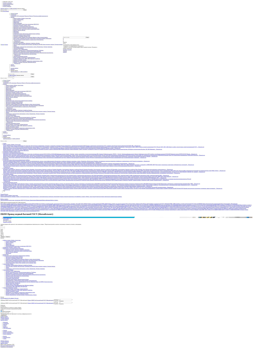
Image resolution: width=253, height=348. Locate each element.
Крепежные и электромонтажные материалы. (23, 26)
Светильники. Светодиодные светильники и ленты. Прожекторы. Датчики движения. (32, 46)
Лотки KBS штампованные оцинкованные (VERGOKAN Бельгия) (120, 155)
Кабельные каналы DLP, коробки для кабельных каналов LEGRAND (154, 154)
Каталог (5, 336)
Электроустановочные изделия (20, 56)
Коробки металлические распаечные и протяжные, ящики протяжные (199, 188)
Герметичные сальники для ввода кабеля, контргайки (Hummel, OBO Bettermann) (44, 188)
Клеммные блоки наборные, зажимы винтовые (134, 186)
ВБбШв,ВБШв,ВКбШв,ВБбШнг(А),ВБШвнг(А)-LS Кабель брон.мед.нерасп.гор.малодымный (28, 205)
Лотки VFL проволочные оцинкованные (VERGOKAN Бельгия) (183, 155)
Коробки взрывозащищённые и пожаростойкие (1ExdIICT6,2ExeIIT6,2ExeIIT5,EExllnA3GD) (162, 188)
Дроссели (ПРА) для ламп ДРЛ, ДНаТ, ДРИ (62, 170)
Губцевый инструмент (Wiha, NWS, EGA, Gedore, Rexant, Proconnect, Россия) (78, 164)
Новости (31, 16)
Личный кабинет (65, 51)
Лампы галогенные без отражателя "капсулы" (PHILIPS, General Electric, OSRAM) (99, 171)
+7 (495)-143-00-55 (13, 8)
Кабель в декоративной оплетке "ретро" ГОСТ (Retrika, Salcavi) (77, 208)
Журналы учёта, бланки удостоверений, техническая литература (58, 165)
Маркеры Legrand (109, 148)
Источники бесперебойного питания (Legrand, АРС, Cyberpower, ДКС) (103, 184)
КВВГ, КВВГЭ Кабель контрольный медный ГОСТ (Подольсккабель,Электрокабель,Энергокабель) (72, 205)
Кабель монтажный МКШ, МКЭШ (107, 209)
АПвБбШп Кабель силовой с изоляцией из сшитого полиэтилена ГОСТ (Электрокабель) (193, 205)
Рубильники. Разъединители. (12, 278)
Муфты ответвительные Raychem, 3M (121, 149)
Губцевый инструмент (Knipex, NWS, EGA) (51, 164)
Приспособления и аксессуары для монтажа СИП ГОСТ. (26, 24)
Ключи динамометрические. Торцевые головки (93, 163)
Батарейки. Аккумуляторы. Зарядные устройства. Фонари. (26, 43)
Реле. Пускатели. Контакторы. (12, 277)
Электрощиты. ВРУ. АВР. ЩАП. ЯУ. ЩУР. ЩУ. (16, 286)
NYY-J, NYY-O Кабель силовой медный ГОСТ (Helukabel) (72, 147)
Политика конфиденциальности (40, 16)
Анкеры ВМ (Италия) (20, 156)
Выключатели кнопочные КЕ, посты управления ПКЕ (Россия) (99, 176)
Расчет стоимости (7, 334)
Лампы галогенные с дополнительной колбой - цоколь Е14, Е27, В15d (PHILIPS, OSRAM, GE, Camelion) (174, 171)
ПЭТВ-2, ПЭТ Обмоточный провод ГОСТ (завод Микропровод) (110, 206)
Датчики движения (61, 173)
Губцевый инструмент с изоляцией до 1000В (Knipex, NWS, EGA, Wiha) (112, 164)
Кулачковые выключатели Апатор (112, 179)
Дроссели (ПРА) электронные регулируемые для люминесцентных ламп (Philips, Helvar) (198, 170)
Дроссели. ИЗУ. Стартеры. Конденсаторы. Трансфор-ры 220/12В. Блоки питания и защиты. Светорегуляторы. (38, 44)
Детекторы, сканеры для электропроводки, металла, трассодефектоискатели (37, 161)
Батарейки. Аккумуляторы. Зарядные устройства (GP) (100, 169)
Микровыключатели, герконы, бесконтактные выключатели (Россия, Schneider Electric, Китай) (141, 179)
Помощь (5, 330)
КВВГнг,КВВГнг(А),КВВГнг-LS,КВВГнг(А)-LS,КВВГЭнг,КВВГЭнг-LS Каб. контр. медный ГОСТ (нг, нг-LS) (120, 205)
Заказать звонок (21, 8)
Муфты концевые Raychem (106, 149)
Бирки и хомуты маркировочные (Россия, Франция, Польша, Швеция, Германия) (27, 148)
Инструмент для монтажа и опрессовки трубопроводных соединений (171, 164)
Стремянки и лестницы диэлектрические (85, 162)
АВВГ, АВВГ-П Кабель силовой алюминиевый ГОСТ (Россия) (146, 147)
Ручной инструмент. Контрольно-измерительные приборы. (26, 33)
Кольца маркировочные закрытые (77, 148)
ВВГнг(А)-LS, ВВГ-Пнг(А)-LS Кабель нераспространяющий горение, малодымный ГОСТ (37, 209)
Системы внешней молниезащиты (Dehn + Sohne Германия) (75, 177)
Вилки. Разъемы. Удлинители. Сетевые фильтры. (24, 57)
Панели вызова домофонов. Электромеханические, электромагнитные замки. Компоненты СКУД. (168, 184)
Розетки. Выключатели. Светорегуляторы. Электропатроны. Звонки (21, 294)
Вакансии (27, 16)
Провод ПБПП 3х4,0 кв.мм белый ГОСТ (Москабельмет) (40, 300)
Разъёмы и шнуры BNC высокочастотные (156, 187)
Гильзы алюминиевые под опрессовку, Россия (24, 145)
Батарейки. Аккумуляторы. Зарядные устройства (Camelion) (43, 169)
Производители (6, 337)
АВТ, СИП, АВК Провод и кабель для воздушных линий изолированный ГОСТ (179, 147)
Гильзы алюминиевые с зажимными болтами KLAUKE (73, 145)
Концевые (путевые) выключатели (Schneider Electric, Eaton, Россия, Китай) (60, 179)
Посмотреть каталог (7, 217)
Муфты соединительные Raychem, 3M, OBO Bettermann (142, 149)
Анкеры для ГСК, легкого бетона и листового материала (38, 156)
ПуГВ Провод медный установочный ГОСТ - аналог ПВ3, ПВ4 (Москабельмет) (110, 208)
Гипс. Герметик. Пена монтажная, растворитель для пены (77, 157)
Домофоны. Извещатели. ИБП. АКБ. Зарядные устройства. (26, 58)
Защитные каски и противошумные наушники (83, 165)
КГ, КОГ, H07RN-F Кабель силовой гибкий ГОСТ (90, 203)
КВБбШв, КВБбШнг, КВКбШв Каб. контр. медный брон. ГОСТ (159, 205)
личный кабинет (14, 68)
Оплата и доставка (7, 331)
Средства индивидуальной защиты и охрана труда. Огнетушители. (28, 39)
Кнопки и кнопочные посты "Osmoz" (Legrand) (124, 176)
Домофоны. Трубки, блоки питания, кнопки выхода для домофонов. (71, 184)
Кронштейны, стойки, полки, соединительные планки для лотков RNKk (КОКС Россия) (85, 155)
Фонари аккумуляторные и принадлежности (156, 169)
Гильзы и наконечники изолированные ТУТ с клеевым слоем (100, 145)
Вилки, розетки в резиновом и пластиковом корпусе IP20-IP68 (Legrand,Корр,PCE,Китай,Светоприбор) (94, 183)
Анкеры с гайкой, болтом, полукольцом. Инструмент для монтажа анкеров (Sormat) (70, 156)
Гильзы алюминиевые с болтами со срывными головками (48, 145)
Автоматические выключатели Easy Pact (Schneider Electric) (63, 175)
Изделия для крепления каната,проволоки (99, 157)
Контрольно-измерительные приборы (21, 35)
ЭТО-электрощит (20, 16)
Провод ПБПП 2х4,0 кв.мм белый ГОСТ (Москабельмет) (40, 303)
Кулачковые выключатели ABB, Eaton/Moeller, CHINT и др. (91, 179)
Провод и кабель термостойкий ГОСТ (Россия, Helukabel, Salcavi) (187, 209)
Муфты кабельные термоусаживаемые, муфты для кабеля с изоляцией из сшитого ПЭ (80, 149)
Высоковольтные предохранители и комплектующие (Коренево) (80, 180)
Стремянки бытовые (71, 162)
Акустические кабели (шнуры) (202, 207)
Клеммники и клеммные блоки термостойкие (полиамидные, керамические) (106, 186)
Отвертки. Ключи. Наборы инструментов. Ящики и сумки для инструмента (30, 37)
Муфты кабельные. (17, 23)
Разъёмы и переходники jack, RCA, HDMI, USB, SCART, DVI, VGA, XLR (130, 187)
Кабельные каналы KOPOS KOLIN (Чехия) (180, 154)
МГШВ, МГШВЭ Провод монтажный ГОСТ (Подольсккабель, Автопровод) (82, 207)
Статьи (4, 325)
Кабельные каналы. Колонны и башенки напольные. (25, 27)
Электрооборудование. (18, 48)
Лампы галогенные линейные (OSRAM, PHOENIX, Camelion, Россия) (134, 171)
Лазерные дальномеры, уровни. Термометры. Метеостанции (80, 161)
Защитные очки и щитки (100, 165)
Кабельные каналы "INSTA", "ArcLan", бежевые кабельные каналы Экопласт (121, 154)
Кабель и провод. (17, 20)
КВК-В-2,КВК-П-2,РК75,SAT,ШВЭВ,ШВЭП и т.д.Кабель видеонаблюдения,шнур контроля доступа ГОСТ (171, 207)
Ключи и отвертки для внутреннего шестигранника (115, 163)
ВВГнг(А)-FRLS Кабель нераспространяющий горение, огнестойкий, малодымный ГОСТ (78, 209)
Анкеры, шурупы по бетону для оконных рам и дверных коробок (104, 156)
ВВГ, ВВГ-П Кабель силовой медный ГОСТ (214, 208)
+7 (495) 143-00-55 (5, 318)
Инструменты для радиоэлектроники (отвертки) (48, 163)
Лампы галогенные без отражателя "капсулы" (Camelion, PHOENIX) (65, 171)
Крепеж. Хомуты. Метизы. (19, 30)
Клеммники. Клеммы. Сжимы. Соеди (21, 25)
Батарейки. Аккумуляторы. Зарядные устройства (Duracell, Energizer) (72, 169)
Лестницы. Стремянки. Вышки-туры (21, 36)
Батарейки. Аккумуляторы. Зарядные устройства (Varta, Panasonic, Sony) (129, 169)
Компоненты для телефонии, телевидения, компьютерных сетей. (28, 61)
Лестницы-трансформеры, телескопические (41, 162)
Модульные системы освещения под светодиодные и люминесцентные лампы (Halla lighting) (125, 173)
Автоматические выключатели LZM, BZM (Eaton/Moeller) (90, 175)
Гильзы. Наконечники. (18, 19)
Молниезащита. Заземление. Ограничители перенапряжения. (27, 51)
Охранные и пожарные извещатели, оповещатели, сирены (132, 184)
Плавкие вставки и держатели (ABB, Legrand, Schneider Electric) (147, 180)
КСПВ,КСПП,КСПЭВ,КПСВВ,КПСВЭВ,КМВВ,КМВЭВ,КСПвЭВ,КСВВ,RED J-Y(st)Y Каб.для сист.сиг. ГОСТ (178, 206)
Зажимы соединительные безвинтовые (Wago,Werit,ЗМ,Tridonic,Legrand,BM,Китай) (56, 186)
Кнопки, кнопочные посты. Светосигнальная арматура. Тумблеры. (28, 50)
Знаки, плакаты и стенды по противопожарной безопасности (120, 165)
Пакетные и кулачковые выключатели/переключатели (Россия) (177, 179)
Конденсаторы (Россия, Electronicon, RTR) (104, 180)
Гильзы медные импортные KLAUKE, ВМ (123, 145)
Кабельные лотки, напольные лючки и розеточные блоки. (26, 29)
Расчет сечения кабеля (8, 332)
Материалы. (16, 31)
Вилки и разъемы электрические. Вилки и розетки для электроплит (55, 183)
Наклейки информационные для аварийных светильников (160, 173)
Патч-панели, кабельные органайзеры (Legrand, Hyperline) (100, 187)
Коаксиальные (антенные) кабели (165, 209)
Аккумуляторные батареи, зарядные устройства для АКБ (43, 184)
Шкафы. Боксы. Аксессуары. (12, 284)
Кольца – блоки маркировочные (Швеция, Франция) (57, 148)
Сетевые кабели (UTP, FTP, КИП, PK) (149, 209)
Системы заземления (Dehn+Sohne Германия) (128, 177)
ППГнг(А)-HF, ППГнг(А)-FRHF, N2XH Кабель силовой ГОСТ (139, 206)
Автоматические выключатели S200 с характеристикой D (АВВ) (117, 175)
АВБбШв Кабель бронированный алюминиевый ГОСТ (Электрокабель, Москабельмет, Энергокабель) (108, 147)
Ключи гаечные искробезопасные (74, 163)
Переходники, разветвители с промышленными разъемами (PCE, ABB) (177, 183)
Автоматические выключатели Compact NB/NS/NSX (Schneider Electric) (34, 175)
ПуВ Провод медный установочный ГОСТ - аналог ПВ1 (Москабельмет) (46, 208)
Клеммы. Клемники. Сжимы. (20, 59)
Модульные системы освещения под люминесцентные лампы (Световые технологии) (84, 173)
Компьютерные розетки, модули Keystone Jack (76, 187)
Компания (5, 322)
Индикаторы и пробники (60, 161)
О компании (13, 16)
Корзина (12, 69)
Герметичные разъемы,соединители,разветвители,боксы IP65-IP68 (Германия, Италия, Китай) (139, 183)
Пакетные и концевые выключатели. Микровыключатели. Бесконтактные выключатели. (33, 52)
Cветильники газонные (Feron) (49, 173)
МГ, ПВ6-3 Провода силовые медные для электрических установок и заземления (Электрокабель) (182, 208)
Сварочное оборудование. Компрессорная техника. (17, 279)
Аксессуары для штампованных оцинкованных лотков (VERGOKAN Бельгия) (47, 155)
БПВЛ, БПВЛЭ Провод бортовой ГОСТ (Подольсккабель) (128, 209)
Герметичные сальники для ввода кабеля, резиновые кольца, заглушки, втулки (123, 188)
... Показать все (16, 40)
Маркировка (16, 21)
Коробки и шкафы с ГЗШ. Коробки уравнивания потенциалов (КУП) (46, 177)
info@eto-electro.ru (5, 8)
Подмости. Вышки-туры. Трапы (59, 162)
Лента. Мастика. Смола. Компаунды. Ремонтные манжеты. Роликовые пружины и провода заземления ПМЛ (36, 149)
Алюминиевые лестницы (25, 162)
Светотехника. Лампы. (18, 42)
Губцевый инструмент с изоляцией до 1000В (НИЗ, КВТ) (142, 164)
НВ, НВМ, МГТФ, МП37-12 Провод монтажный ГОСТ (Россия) (50, 207)
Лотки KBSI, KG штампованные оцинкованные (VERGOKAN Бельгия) (152, 155)
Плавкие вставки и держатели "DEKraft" (123, 180)
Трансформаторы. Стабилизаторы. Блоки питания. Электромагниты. (21, 280)
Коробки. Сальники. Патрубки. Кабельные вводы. (24, 62)
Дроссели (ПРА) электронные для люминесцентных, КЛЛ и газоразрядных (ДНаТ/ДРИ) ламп (157, 170)
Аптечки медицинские (39, 165)
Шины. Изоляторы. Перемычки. (13, 283)
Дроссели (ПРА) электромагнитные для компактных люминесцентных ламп (90, 170)
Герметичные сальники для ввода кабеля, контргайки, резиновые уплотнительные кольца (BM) (84, 188)
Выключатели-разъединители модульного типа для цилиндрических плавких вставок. (46, 180)
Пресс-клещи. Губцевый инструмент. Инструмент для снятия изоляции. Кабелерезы (32, 38)
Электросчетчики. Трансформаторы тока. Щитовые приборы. (20, 285)
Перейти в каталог (7, 222)
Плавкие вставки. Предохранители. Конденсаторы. (25, 54)
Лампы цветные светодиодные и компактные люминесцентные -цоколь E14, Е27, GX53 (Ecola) (28, 171)
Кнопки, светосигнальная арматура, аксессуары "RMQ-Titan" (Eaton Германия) (153, 176)
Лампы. (15, 45)
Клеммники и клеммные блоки (82, 186)
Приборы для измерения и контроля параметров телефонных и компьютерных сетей (113, 161)
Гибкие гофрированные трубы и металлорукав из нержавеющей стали (48, 157)
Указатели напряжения (137, 161)
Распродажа (16, 32)
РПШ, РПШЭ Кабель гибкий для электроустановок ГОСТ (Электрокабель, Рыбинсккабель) (122, 203)
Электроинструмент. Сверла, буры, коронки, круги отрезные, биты (21, 262)
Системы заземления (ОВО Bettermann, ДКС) (149, 177)
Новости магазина (6, 311)
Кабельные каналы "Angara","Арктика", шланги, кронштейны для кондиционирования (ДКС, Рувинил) (80, 154)
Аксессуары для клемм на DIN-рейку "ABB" (27, 186)
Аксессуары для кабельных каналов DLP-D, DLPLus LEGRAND (41, 154)
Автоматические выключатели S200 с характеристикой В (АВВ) (147, 175)
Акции (4, 143)
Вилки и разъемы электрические (32, 183)
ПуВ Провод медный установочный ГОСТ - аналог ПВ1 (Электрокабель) (226, 207)
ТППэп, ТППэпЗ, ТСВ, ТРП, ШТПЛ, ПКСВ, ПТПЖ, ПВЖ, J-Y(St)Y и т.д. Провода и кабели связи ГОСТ (123, 207)
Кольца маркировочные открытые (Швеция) (95, 148)
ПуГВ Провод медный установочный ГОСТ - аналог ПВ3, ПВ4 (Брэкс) (144, 208)
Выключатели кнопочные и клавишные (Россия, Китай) (72, 176)
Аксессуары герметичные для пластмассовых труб (20, 157)
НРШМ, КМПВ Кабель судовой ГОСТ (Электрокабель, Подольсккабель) (19, 207)
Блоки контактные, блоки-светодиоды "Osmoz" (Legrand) (46, 176)
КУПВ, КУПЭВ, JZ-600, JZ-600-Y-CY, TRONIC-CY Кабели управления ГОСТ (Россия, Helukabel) (31, 206)
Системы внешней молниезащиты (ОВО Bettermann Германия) (104, 177)
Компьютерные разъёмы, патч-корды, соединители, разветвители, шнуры (49, 187)
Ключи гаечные (63, 163)
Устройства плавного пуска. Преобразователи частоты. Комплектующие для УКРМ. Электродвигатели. (29, 281)
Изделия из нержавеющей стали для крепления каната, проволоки (124, 157)
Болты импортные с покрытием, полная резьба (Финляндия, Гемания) (134, 156)
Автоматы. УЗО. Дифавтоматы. (20, 49)
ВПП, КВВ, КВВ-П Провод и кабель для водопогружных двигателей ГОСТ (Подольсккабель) (74, 206)
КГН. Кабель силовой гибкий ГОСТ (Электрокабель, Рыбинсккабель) (16, 203)
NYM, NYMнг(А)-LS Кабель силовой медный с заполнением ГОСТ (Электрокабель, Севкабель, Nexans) (35, 147)
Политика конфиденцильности (7, 345)
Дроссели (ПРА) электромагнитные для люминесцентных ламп (121, 170)
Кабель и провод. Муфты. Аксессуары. (22, 18)
